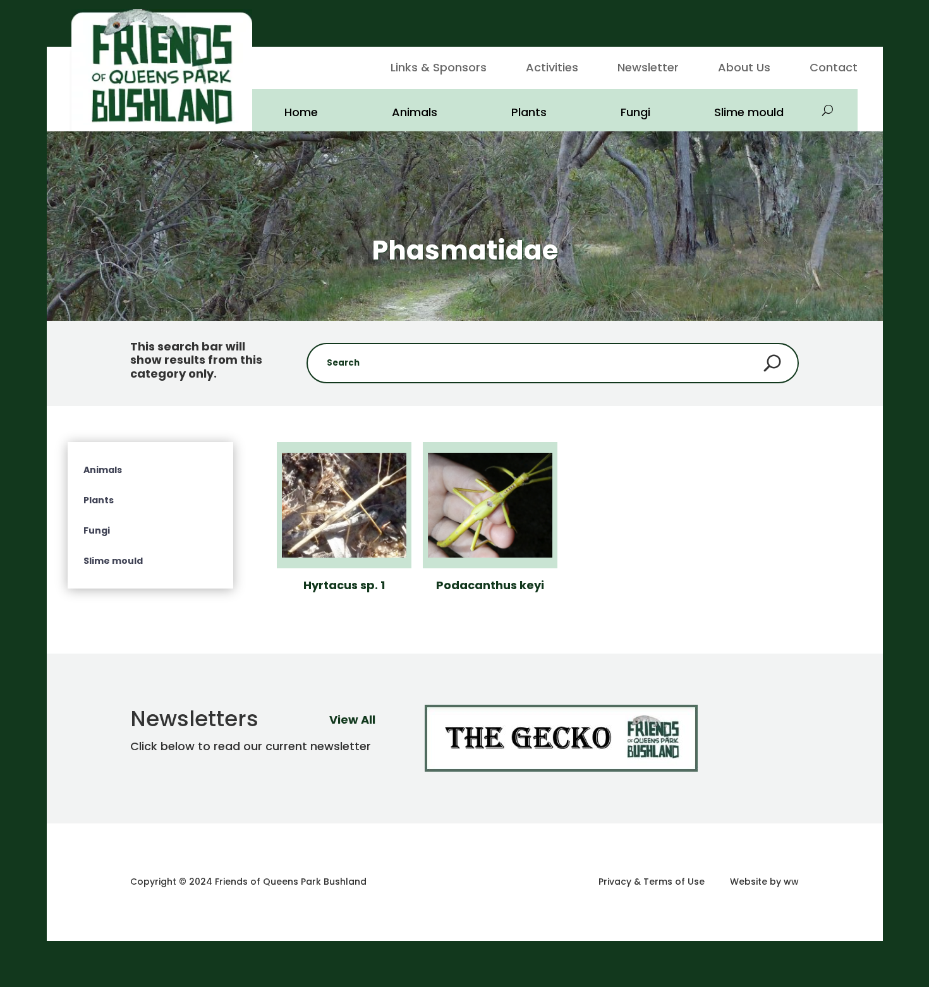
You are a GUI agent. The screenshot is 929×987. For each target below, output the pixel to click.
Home (301, 112)
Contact (834, 69)
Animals (414, 112)
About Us (744, 69)
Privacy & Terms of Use (651, 881)
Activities (552, 69)
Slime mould (749, 112)
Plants (529, 112)
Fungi (635, 112)
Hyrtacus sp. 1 (344, 585)
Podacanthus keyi (490, 585)
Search (772, 363)
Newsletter (648, 69)
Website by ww (764, 881)
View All (352, 719)
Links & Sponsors (439, 69)
